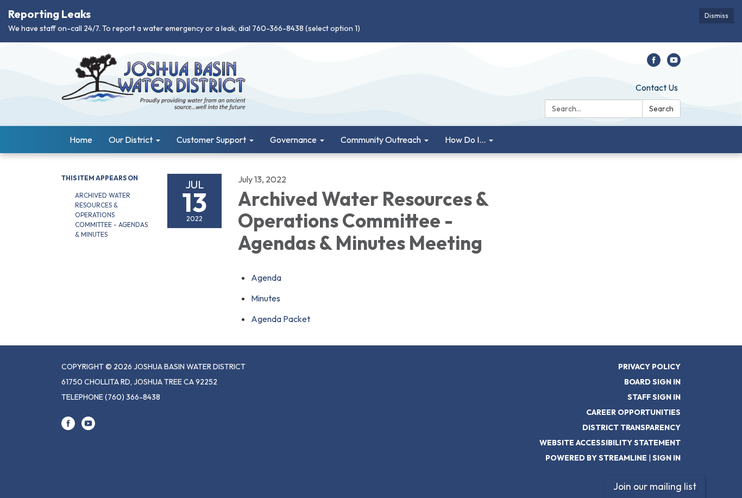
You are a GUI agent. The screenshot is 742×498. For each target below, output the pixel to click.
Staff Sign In (654, 397)
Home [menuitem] (81, 139)
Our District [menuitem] (131, 139)
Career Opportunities (633, 412)
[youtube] (674, 63)
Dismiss (716, 15)
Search (661, 109)
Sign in (666, 458)
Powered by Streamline (596, 458)
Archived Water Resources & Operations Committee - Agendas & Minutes (111, 214)
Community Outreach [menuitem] (381, 139)
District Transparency (631, 427)
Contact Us (657, 87)
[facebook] (654, 63)
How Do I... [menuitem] (465, 139)
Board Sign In (652, 382)
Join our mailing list (654, 486)
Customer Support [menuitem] (211, 139)
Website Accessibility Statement (610, 442)
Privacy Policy (649, 366)
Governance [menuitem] (293, 139)
